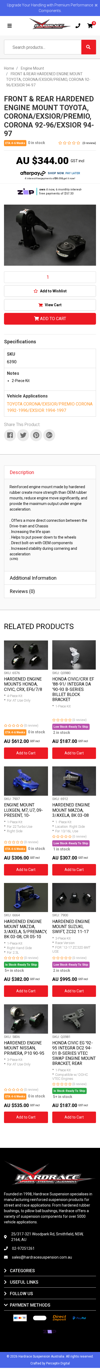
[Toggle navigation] (9, 26)
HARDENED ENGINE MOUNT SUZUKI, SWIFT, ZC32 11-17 (71, 926)
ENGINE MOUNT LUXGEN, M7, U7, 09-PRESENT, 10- (23, 810)
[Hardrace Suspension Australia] (50, 23)
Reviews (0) (22, 591)
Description (22, 472)
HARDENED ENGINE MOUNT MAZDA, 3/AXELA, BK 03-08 (71, 810)
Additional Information (33, 578)
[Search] (88, 47)
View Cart (53, 305)
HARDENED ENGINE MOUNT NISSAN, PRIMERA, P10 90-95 (24, 1048)
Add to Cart (52, 318)
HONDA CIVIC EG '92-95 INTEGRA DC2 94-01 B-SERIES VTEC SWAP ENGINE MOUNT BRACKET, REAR (74, 1053)
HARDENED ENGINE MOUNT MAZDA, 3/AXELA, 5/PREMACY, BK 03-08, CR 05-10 (25, 929)
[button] (50, 291)
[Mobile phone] (78, 26)
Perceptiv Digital (58, 1363)
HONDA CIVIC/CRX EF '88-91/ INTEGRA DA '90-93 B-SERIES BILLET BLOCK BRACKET (73, 689)
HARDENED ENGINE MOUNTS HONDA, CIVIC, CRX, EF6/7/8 (23, 684)
